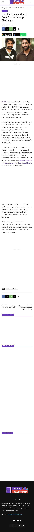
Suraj (4, 24)
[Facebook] (3, 29)
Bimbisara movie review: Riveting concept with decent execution (25, 307)
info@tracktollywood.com (15, 514)
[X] (7, 29)
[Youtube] (23, 525)
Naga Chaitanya (14, 288)
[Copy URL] (14, 29)
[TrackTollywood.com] (17, 490)
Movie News (8, 7)
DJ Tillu (4, 102)
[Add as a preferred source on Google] (7, 34)
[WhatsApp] (11, 29)
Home (3, 7)
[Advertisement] (17, 82)
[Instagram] (19, 525)
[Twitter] (15, 525)
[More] (18, 29)
